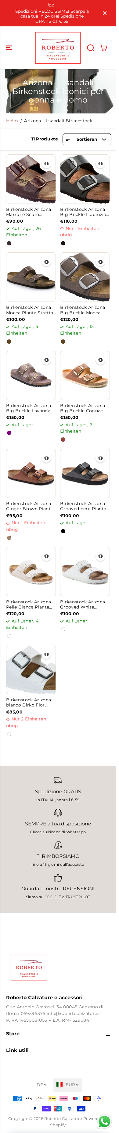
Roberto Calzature (63, 1118)
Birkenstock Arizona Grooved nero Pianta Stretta (83, 506)
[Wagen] (103, 48)
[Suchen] (90, 48)
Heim (12, 120)
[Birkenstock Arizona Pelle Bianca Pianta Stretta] (31, 571)
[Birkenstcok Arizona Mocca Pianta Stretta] (31, 277)
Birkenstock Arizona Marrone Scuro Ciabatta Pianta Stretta (28, 212)
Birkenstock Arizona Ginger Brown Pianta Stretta (29, 506)
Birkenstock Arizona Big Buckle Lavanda (28, 408)
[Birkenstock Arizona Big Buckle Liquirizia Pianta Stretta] (85, 179)
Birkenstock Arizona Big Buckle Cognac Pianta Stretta (82, 408)
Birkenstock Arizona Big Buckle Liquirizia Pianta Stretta (83, 212)
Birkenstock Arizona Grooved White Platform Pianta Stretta (82, 604)
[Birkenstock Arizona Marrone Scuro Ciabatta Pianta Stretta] (31, 179)
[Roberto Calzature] (58, 48)
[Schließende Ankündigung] (104, 13)
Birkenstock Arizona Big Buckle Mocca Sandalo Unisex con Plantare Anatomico (82, 310)
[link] (58, 967)
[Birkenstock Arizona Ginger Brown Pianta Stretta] (31, 473)
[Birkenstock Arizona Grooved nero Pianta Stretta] (85, 473)
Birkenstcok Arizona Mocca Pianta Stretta (29, 310)
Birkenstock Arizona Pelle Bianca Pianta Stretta (28, 604)
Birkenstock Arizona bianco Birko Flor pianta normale (28, 702)
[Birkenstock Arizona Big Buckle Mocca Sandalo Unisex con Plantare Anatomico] (85, 277)
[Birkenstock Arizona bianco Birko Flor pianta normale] (31, 669)
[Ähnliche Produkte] (46, 163)
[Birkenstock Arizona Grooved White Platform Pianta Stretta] (85, 571)
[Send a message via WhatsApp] (104, 1121)
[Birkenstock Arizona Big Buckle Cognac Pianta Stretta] (85, 375)
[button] (9, 47)
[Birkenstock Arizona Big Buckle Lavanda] (31, 375)
